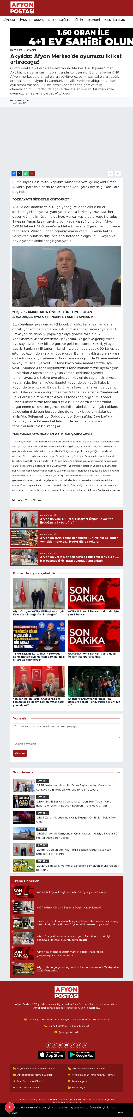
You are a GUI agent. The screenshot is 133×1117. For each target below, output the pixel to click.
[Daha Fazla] (32, 173)
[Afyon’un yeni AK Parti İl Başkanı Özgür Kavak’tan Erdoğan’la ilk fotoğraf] (39, 593)
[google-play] (81, 1055)
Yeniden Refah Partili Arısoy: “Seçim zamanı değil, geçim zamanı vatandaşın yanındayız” (39, 702)
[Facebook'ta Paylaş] (14, 173)
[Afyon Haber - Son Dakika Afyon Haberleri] (22, 8)
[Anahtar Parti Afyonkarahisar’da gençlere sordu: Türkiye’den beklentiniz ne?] (94, 681)
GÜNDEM (8, 20)
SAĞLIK (64, 20)
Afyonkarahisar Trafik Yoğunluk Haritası (93, 1075)
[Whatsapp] (78, 1045)
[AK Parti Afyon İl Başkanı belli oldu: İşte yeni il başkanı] (94, 593)
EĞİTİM (78, 20)
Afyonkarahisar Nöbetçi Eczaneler (36, 1068)
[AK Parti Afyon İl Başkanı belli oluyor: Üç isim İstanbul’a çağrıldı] (94, 636)
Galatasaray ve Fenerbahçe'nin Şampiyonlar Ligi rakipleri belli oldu (77, 867)
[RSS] (84, 1045)
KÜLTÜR (98, 1099)
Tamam (119, 1112)
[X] (54, 1045)
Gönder (20, 753)
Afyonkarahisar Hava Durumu (88, 1068)
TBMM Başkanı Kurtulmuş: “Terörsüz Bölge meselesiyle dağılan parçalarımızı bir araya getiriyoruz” (39, 656)
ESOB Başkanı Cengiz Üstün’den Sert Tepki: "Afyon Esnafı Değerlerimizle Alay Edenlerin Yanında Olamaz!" (74, 803)
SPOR (52, 20)
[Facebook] (48, 1045)
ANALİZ (22, 1099)
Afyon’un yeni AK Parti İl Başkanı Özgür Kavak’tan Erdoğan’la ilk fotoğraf (73, 851)
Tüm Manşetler (80, 1081)
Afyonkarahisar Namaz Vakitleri (35, 1075)
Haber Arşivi (78, 1087)
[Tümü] (118, 772)
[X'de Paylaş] (19, 173)
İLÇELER (109, 1099)
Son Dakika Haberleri (28, 1087)
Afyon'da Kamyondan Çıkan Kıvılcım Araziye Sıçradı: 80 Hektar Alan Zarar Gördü (76, 835)
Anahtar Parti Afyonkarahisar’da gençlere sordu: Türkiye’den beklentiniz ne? (94, 702)
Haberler (16, 50)
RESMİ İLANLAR (114, 20)
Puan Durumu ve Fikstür (30, 1081)
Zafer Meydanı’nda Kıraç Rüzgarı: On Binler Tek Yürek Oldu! (76, 819)
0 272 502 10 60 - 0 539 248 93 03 (69, 1026)
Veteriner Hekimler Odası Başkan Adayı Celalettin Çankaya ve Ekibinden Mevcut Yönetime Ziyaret (73, 787)
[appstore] (51, 1055)
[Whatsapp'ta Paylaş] (26, 173)
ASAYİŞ (39, 20)
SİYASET (24, 20)
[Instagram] (60, 1045)
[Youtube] (66, 1045)
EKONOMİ (93, 20)
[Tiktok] (72, 1045)
